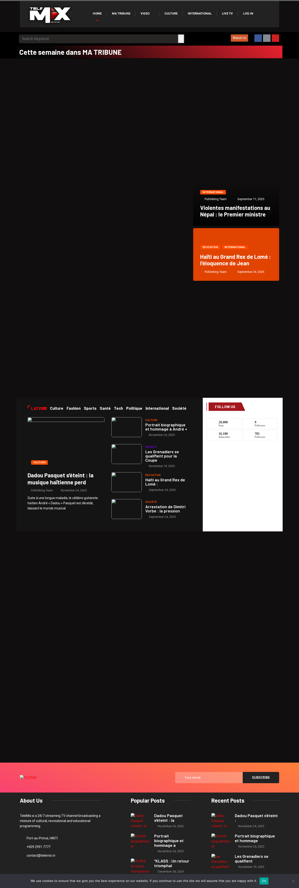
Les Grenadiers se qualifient (251, 858)
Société (151, 502)
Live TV (227, 13)
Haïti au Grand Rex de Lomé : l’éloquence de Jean (235, 260)
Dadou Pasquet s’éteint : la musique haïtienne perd (60, 479)
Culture (171, 13)
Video (145, 13)
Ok (264, 881)
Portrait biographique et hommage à (169, 840)
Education (210, 247)
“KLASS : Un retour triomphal (171, 863)
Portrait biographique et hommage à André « (166, 426)
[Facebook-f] (258, 38)
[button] (239, 38)
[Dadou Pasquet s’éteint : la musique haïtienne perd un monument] (66, 442)
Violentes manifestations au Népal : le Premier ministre (235, 211)
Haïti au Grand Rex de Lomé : (165, 481)
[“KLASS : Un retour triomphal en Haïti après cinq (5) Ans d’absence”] (140, 866)
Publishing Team (216, 199)
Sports (151, 447)
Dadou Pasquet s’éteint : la (168, 818)
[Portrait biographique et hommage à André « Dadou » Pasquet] (126, 427)
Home (97, 13)
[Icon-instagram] (267, 38)
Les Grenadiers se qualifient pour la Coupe (162, 456)
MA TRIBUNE (121, 13)
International (200, 13)
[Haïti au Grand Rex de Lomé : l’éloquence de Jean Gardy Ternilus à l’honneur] (126, 482)
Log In (248, 13)
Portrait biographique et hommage (255, 838)
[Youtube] (275, 38)
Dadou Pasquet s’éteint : (256, 818)
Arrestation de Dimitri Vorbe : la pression (165, 508)
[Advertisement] (149, 93)
